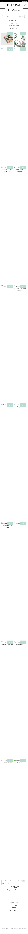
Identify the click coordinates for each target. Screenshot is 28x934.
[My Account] (23, 5)
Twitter (14, 905)
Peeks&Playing (14, 25)
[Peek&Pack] (14, 5)
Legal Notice (15, 928)
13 (3, 883)
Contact (14, 887)
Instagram (14, 908)
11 (21, 881)
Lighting (14, 23)
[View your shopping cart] (25, 5)
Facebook (14, 903)
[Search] (2, 1)
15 (8, 883)
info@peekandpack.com (14, 890)
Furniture (14, 28)
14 (5, 883)
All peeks (19, 17)
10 (18, 881)
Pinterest (14, 910)
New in (8, 17)
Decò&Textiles (14, 20)
